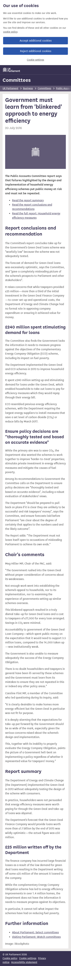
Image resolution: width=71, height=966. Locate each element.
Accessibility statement (24, 962)
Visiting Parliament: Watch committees (36, 937)
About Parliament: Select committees (35, 932)
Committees (17, 80)
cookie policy (10, 31)
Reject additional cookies (35, 51)
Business (28, 88)
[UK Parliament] (12, 70)
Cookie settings (35, 59)
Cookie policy (10, 958)
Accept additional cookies (36, 40)
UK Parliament (10, 88)
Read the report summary (28, 200)
